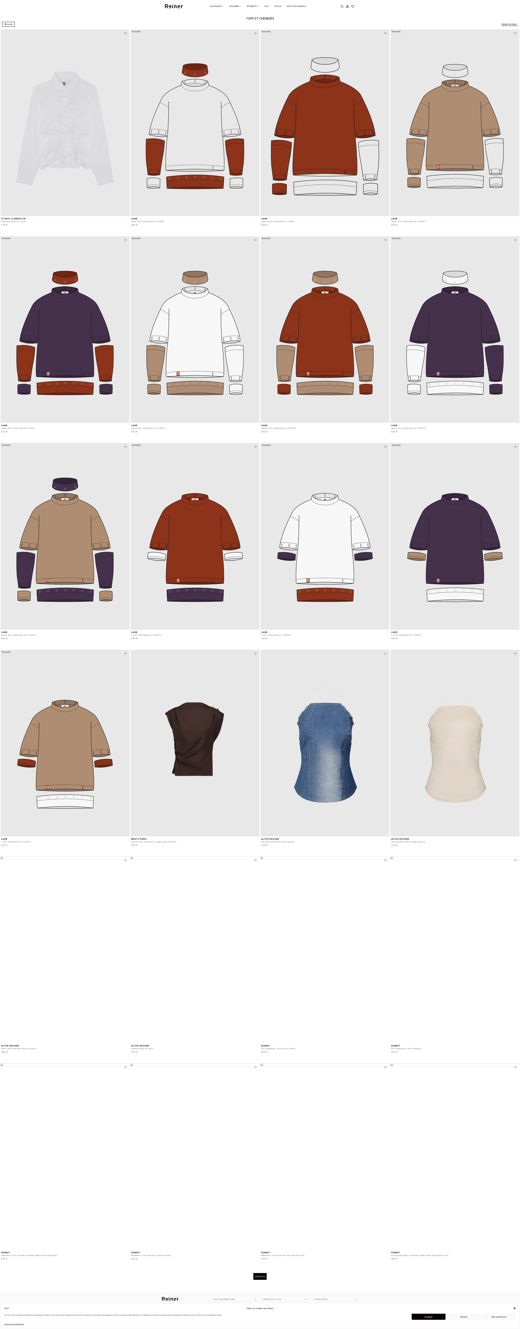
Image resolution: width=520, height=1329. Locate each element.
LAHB (134, 218)
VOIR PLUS (260, 1276)
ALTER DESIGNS (270, 838)
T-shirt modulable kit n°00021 (16, 841)
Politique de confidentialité (14, 1324)
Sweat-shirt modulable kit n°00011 (148, 428)
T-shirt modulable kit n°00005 (406, 635)
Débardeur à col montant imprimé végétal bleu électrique (29, 1255)
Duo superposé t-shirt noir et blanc (278, 1048)
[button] (514, 1308)
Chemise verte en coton (142, 1048)
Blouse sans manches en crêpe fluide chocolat (154, 841)
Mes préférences (499, 1316)
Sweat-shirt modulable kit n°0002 (278, 221)
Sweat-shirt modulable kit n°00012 (408, 428)
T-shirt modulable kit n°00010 (146, 635)
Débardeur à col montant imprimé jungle (151, 1255)
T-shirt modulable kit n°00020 (276, 635)
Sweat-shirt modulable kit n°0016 (18, 428)
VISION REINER (321, 1299)
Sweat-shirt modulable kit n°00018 (278, 428)
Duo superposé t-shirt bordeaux (406, 1048)
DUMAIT (265, 1045)
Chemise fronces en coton (13, 221)
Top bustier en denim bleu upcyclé (277, 841)
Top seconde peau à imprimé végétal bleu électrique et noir (420, 1255)
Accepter (429, 1316)
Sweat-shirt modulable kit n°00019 (18, 635)
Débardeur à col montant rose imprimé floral (283, 1255)
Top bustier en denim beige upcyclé (408, 841)
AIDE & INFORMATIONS (224, 1299)
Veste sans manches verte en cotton (18, 1048)
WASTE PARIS (139, 838)
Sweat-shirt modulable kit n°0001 (148, 221)
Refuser (463, 1316)
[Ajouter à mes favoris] (125, 33)
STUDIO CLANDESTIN (13, 218)
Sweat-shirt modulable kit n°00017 (408, 221)
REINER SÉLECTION (272, 1299)
